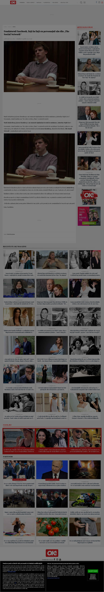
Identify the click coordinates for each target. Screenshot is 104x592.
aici (15, 582)
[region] (52, 576)
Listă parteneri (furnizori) (53, 578)
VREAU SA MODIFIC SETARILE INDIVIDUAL (92, 577)
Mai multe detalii (12, 571)
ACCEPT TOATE (93, 571)
